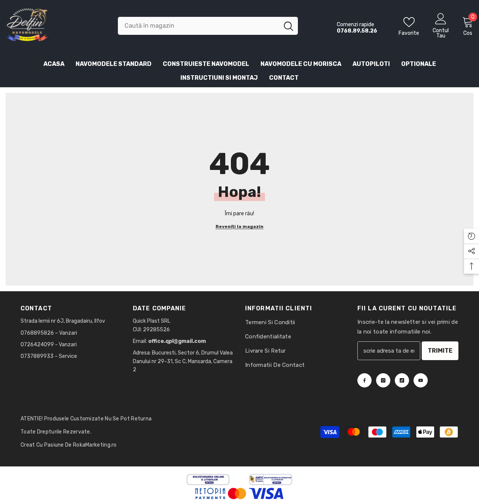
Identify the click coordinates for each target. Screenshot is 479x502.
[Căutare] (208, 26)
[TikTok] (402, 380)
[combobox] (198, 26)
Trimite (440, 350)
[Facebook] (364, 380)
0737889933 (37, 356)
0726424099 (37, 344)
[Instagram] (383, 380)
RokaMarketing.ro (95, 445)
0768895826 (38, 333)
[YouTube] (421, 380)
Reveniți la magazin (239, 226)
